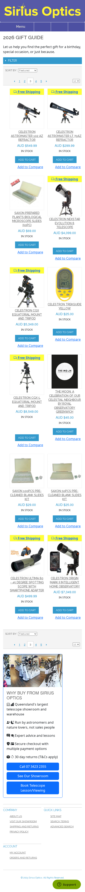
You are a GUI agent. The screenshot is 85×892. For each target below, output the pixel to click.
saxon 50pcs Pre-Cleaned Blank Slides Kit (64, 495)
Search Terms (59, 821)
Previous (14, 81)
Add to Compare (30, 167)
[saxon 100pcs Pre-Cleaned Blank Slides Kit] (27, 471)
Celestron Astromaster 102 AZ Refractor (27, 135)
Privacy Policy (19, 831)
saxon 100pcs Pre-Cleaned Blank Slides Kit (27, 495)
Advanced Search (62, 826)
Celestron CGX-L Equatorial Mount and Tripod (27, 401)
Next (46, 81)
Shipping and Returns (24, 826)
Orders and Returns (23, 857)
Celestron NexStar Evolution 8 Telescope (64, 223)
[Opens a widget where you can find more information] (66, 885)
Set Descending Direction (41, 70)
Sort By (11, 70)
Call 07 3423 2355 (33, 766)
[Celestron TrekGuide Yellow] (64, 284)
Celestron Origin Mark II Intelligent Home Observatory (65, 582)
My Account (18, 852)
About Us (16, 816)
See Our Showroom (33, 776)
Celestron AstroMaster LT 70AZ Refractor (64, 135)
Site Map (55, 816)
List (77, 70)
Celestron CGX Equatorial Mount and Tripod (27, 314)
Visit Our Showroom (23, 821)
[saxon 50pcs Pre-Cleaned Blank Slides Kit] (64, 471)
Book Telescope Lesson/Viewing (33, 788)
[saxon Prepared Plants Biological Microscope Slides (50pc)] (27, 193)
